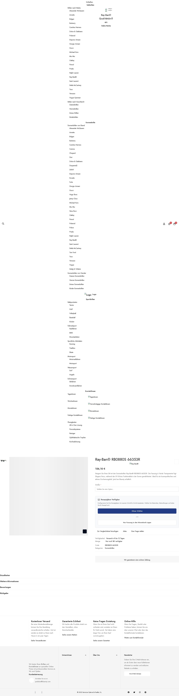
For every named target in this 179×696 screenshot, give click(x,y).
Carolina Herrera (75, 27)
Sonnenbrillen (109, 548)
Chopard (72, 153)
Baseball (72, 317)
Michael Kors (73, 52)
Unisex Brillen (74, 113)
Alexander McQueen (76, 11)
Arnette (72, 15)
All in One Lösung (75, 425)
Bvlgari (71, 19)
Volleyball (72, 313)
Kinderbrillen (73, 117)
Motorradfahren (74, 359)
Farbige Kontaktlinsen (75, 415)
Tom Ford (72, 252)
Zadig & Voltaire (75, 269)
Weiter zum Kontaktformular (133, 638)
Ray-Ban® (73, 77)
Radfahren (73, 329)
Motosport (73, 363)
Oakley (71, 60)
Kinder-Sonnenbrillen (76, 288)
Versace (72, 93)
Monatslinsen (72, 408)
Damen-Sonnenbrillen (76, 276)
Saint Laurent (73, 81)
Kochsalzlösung (74, 441)
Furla (71, 182)
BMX (71, 333)
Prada (71, 69)
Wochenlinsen (72, 401)
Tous (71, 89)
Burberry (72, 23)
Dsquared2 (73, 165)
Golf (71, 309)
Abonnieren (147, 674)
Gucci (71, 48)
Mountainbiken (74, 337)
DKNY (71, 170)
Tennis (71, 305)
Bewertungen (5, 587)
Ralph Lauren (74, 73)
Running (72, 344)
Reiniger (72, 433)
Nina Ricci (73, 211)
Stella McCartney (75, 85)
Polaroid (72, 35)
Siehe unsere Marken (69, 635)
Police (71, 227)
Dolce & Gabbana (75, 31)
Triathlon (72, 348)
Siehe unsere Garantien (101, 640)
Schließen (89, 2)
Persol (71, 64)
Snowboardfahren (75, 386)
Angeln (71, 374)
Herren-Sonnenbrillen (76, 280)
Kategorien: (99, 548)
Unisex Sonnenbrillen (76, 284)
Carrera (72, 149)
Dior (70, 157)
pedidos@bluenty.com (42, 681)
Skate (71, 352)
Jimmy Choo (73, 198)
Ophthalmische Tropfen (77, 437)
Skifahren (72, 381)
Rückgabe (4, 593)
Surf (70, 370)
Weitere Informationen (9, 581)
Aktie (125, 531)
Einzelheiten (5, 575)
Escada (71, 178)
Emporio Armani (74, 40)
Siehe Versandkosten (38, 640)
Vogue (71, 265)
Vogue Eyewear (75, 98)
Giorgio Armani (74, 44)
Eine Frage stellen (137, 531)
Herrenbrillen (74, 109)
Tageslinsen (72, 394)
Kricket (71, 321)
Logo (94, 294)
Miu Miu (72, 56)
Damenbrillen (74, 105)
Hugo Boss (73, 194)
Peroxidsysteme (74, 429)
